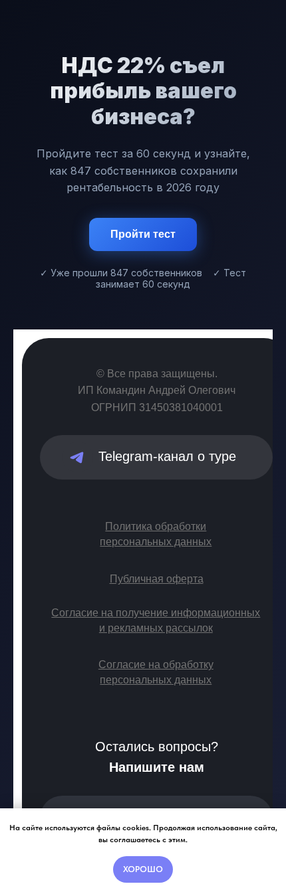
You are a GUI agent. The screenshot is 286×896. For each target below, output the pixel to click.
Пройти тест (143, 234)
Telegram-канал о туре (167, 456)
